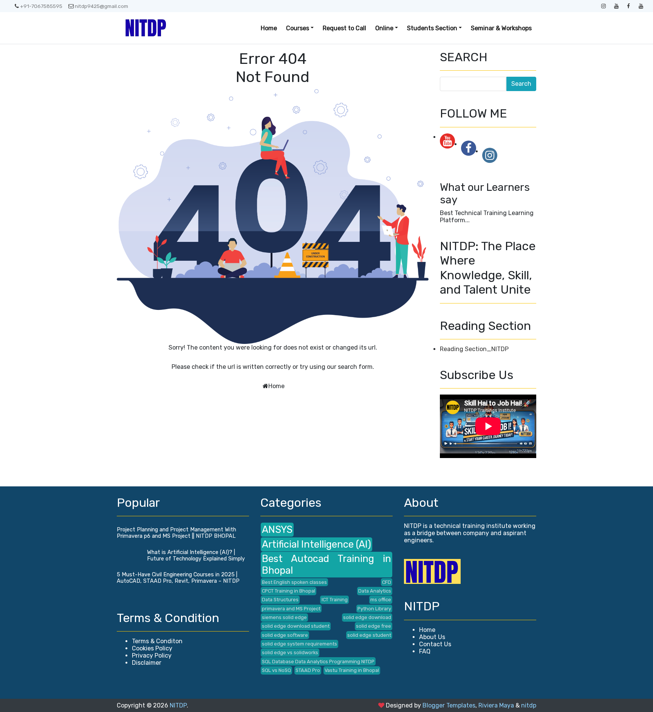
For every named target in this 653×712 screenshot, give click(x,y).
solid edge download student (296, 626)
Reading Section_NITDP (474, 349)
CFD (386, 582)
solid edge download (367, 617)
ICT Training (335, 599)
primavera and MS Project (291, 608)
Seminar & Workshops (501, 28)
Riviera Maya (496, 705)
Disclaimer (146, 662)
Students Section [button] (432, 28)
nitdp (528, 705)
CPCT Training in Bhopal (288, 591)
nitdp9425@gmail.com (101, 6)
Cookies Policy (152, 648)
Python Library (374, 608)
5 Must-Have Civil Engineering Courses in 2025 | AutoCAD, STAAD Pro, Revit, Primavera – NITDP (178, 577)
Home (269, 28)
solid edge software (285, 635)
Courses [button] (297, 28)
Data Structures (280, 599)
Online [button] (384, 28)
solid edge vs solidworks (290, 652)
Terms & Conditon (157, 641)
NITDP (178, 705)
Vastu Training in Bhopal (352, 670)
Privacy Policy (152, 655)
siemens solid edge (284, 617)
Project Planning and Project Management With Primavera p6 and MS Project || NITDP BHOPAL (176, 532)
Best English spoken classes (294, 582)
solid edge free (373, 626)
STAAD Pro (308, 670)
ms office (380, 599)
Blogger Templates (448, 705)
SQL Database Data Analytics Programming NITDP (318, 661)
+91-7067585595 (41, 6)
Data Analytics (374, 591)
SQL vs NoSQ (276, 670)
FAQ (424, 651)
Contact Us (435, 644)
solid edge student (369, 635)
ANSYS (277, 529)
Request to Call (344, 28)
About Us (432, 637)
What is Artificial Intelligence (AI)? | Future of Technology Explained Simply (196, 555)
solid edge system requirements (299, 644)
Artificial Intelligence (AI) (316, 544)
